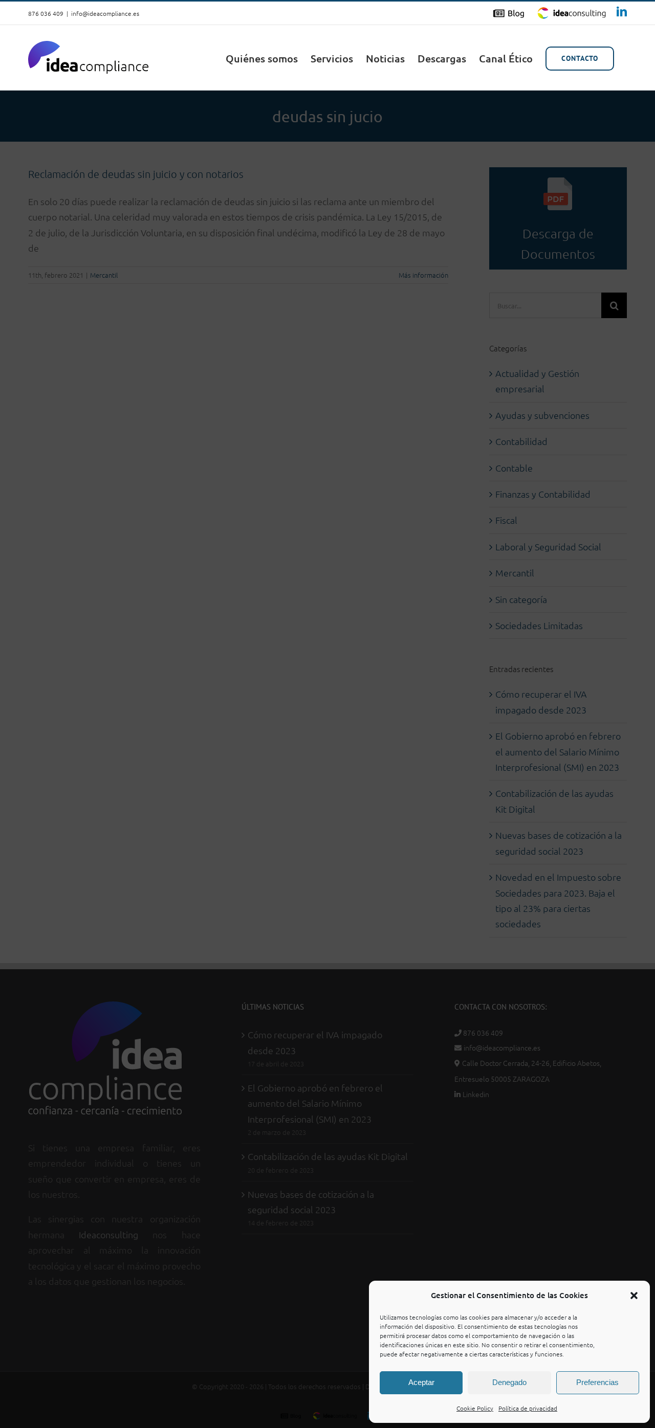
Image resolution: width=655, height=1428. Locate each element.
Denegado (509, 1382)
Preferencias (597, 1382)
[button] (634, 1295)
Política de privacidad (527, 1408)
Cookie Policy (474, 1408)
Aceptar (421, 1382)
